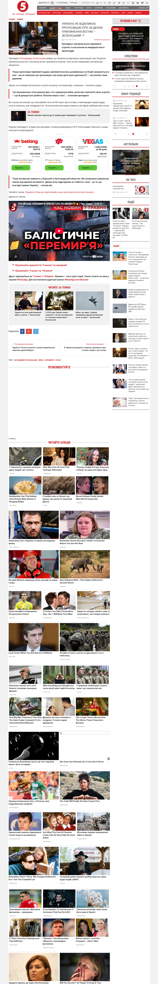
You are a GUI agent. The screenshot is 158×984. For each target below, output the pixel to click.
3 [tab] (133, 86)
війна (41, 360)
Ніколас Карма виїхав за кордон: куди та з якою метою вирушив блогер (138, 368)
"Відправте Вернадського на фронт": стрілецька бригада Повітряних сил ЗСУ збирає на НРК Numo (121, 127)
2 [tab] (129, 86)
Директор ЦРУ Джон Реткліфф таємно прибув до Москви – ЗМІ (137, 308)
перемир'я (49, 360)
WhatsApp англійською (76, 279)
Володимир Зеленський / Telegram (44, 52)
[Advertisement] (59, 153)
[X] (128, 3)
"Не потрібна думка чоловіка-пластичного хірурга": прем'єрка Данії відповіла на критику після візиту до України (138, 386)
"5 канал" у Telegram (43, 276)
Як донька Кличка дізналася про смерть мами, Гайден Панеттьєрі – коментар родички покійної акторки (138, 277)
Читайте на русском (102, 39)
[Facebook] (104, 3)
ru (101, 2)
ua (97, 2)
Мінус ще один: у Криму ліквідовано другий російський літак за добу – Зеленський (89, 315)
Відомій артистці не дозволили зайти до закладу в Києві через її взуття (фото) (138, 337)
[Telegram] (119, 3)
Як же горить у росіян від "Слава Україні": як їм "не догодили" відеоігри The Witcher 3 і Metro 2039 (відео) (138, 353)
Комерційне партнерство (118, 187)
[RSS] (147, 3)
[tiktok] (114, 3)
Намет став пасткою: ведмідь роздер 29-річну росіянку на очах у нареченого (138, 322)
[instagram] (109, 3)
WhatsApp (22, 279)
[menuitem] (42, 8)
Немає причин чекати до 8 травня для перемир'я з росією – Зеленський (63, 115)
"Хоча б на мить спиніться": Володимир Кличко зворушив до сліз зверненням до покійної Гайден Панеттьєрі (138, 258)
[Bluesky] (137, 3)
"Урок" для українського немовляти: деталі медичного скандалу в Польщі (138, 401)
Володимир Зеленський (25, 360)
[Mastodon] (133, 3)
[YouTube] (142, 3)
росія (57, 360)
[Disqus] (59, 406)
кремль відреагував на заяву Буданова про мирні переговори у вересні (138, 293)
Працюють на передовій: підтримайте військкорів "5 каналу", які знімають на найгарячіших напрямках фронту (123, 110)
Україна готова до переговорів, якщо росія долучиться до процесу (59, 192)
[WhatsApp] (123, 3)
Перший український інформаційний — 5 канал (22, 8)
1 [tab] (125, 86)
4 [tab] (137, 86)
